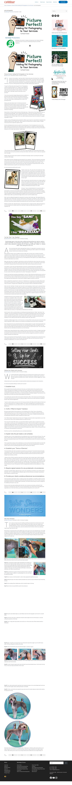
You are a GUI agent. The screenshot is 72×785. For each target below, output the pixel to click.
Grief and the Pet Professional (59, 32)
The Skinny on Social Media (59, 48)
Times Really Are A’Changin (58, 99)
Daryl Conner (8, 75)
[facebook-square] (53, 16)
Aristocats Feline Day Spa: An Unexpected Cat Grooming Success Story (59, 83)
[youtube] (55, 16)
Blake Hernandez (9, 520)
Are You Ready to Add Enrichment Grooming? (57, 65)
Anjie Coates (8, 782)
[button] (38, 2)
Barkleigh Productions (10, 11)
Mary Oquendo (8, 371)
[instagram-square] (58, 16)
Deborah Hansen (9, 238)
